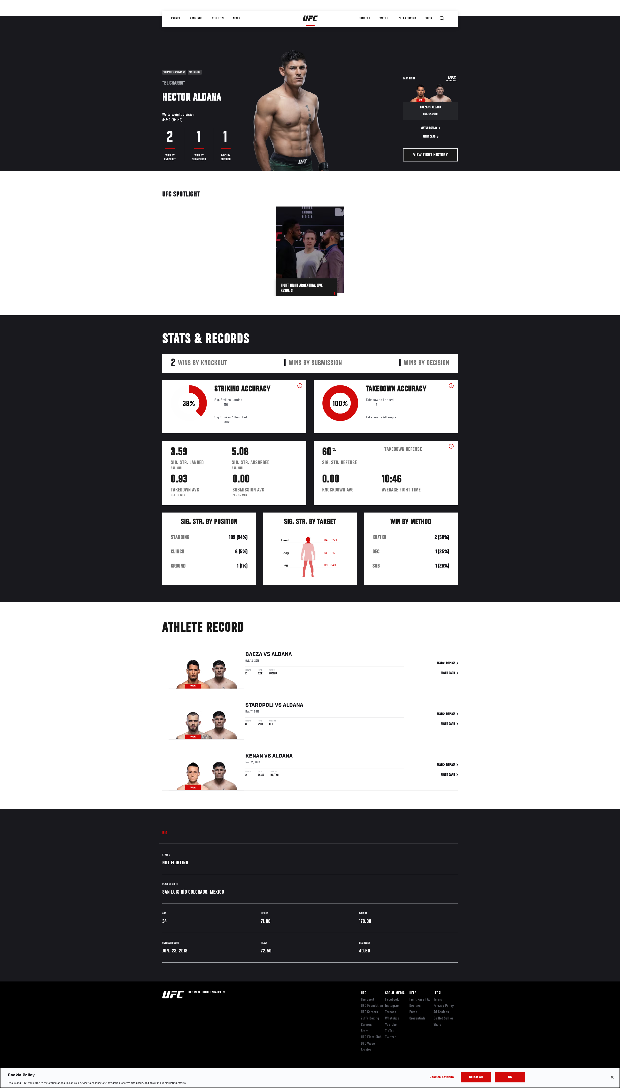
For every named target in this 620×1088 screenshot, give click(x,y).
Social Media (394, 993)
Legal (438, 993)
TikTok (390, 1031)
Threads (390, 1012)
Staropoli (259, 705)
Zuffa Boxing (407, 18)
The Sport (367, 999)
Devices (415, 1006)
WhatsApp (392, 1018)
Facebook (392, 999)
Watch (384, 18)
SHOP (429, 18)
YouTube (391, 1025)
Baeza (253, 654)
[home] (310, 18)
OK (510, 1077)
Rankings (196, 18)
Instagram (392, 1006)
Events (175, 18)
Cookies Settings (442, 1077)
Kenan (254, 756)
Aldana (281, 654)
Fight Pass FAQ (420, 999)
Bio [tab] (165, 833)
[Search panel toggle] (442, 18)
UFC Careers (369, 1012)
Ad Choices (441, 1012)
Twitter (390, 1037)
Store (364, 1031)
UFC (363, 993)
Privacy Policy (444, 1006)
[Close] (612, 1077)
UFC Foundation (372, 1006)
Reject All (476, 1077)
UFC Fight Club (371, 1037)
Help (412, 993)
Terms (438, 999)
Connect (364, 18)
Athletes (218, 18)
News (236, 18)
